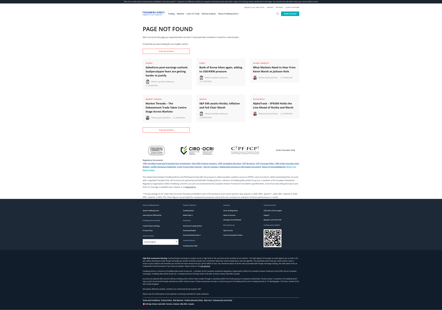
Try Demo (279, 7)
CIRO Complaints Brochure (229, 163)
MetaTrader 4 (188, 215)
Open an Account (229, 215)
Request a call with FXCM (254, 7)
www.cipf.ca (190, 187)
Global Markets (261, 63)
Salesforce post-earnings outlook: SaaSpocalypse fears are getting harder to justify (167, 71)
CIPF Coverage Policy (265, 163)
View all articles (166, 51)
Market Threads (154, 99)
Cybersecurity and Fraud (222, 300)
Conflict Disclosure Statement (163, 167)
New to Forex (228, 230)
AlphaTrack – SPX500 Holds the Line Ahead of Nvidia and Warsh (273, 105)
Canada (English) (150, 242)
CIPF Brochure (248, 163)
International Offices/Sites (152, 215)
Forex (202, 63)
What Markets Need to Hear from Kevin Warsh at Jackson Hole (274, 69)
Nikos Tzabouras (167, 81)
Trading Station (188, 211)
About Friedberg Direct (151, 211)
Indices (203, 99)
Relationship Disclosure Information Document (240, 167)
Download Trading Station (192, 226)
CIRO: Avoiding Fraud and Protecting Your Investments (167, 163)
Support (270, 7)
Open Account (290, 14)
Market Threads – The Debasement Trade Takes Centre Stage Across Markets (166, 107)
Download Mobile (189, 230)
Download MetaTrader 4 (191, 235)
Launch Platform (292, 7)
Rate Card (208, 300)
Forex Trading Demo (230, 211)
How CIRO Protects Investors (204, 163)
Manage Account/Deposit (232, 220)
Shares (149, 63)
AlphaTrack (259, 99)
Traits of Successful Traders (233, 235)
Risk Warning (178, 300)
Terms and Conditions (151, 300)
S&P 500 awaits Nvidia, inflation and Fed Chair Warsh (219, 105)
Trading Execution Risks (193, 300)
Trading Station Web (190, 246)
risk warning (205, 266)
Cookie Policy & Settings (151, 226)
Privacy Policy (148, 230)
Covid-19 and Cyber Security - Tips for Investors (198, 167)
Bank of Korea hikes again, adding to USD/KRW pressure (220, 69)
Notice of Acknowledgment (274, 167)
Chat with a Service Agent (273, 211)
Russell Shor (273, 77)
